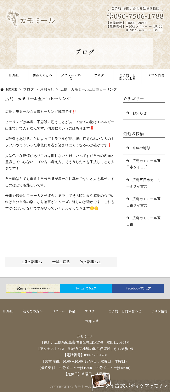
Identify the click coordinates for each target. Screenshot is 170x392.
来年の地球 (141, 148)
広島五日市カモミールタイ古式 (143, 183)
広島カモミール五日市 (143, 221)
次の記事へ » (90, 262)
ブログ (99, 75)
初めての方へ (42, 75)
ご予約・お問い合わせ (127, 76)
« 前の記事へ (32, 262)
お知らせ (47, 89)
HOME (14, 75)
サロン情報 (156, 75)
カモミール (85, 336)
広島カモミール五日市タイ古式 (143, 164)
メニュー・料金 (71, 76)
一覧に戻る (61, 262)
